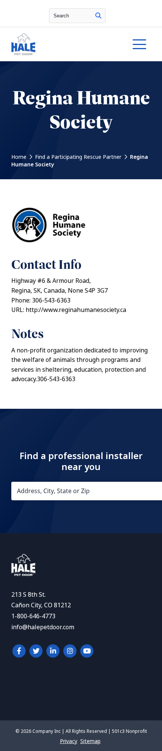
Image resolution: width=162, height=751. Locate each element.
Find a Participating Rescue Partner (78, 157)
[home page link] (62, 44)
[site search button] (98, 15)
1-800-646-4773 (33, 616)
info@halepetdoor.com (42, 627)
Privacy (68, 741)
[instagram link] (69, 651)
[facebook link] (19, 651)
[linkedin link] (53, 651)
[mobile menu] (139, 44)
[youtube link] (86, 651)
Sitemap (90, 741)
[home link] (23, 573)
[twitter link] (36, 651)
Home (18, 157)
